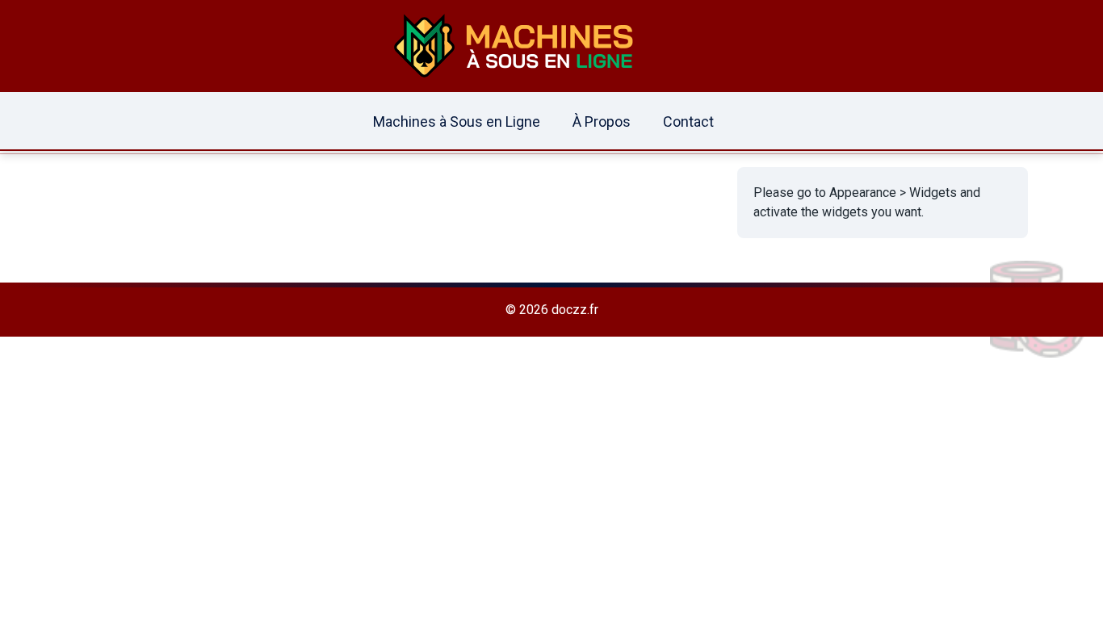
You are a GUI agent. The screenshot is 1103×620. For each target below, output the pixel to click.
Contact (688, 121)
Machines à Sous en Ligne (456, 121)
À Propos (601, 121)
